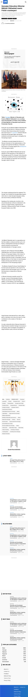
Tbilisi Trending (5, 429)
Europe (10, 18)
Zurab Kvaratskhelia (9, 23)
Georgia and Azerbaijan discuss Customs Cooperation (18, 507)
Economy (12, 498)
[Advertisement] (14, 37)
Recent (18, 419)
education (4, 401)
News (19, 417)
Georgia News (10, 403)
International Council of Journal (8, 411)
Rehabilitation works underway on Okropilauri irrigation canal (18, 500)
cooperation (15, 132)
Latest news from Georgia (14, 413)
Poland (13, 419)
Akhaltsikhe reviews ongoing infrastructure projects (17, 514)
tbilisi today (21, 427)
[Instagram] (18, 2)
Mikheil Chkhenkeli (6, 415)
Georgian (7, 117)
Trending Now (5, 431)
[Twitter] (20, 2)
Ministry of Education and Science (9, 417)
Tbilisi (17, 425)
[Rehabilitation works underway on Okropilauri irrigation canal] (5, 501)
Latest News (4, 413)
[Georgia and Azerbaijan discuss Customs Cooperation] (5, 508)
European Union (16, 401)
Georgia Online (5, 405)
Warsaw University (5, 433)
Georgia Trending (5, 407)
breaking (8, 399)
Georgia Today (21, 405)
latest (18, 411)
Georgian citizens (15, 407)
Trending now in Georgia (15, 431)
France (14, 18)
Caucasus (22, 399)
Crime (11, 458)
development (23, 146)
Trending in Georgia (15, 429)
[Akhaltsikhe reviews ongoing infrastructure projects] (5, 515)
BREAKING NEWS (15, 399)
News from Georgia (6, 419)
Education (4, 18)
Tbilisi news (4, 427)
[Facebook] (15, 2)
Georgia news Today (19, 403)
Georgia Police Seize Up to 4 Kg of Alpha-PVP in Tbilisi (17, 460)
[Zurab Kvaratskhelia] (2, 23)
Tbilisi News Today (13, 427)
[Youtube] (22, 2)
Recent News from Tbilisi (7, 423)
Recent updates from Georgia (8, 425)
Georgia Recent (13, 405)
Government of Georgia (7, 409)
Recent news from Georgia (15, 421)
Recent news (5, 421)
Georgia (4, 403)
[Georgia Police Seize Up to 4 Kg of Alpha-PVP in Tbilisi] (5, 461)
